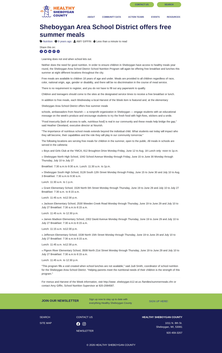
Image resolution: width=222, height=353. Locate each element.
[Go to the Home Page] (58, 11)
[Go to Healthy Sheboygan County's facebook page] (78, 324)
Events (155, 17)
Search (169, 4)
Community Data (111, 17)
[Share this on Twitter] (45, 51)
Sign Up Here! (158, 301)
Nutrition (48, 41)
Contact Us (142, 4)
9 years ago (64, 41)
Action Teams (136, 17)
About (91, 17)
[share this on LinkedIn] (49, 51)
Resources (173, 17)
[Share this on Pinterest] (54, 51)
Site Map (46, 323)
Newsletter (85, 330)
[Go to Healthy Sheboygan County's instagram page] (84, 324)
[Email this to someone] (58, 51)
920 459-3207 (174, 332)
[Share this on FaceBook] (41, 51)
